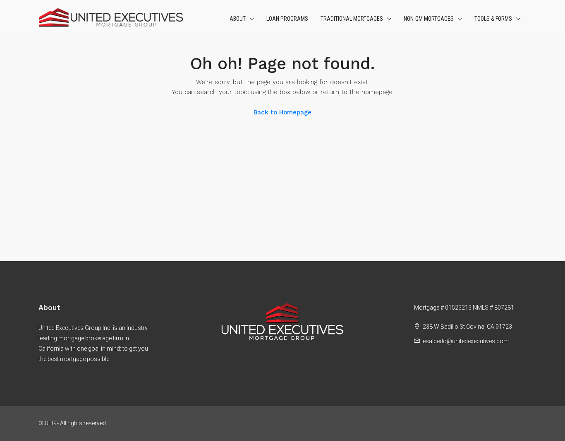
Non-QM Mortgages (429, 18)
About (238, 18)
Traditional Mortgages (352, 18)
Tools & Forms (493, 18)
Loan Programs (287, 18)
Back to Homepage (282, 112)
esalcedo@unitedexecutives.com (466, 341)
